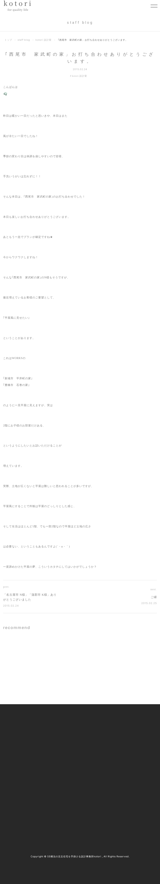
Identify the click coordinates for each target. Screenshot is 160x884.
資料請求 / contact (18, 820)
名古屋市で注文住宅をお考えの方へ (76, 743)
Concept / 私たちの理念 (68, 719)
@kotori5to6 (19, 813)
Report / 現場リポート (123, 743)
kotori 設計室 (44, 39)
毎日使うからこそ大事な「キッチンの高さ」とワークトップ (126, 649)
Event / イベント (120, 752)
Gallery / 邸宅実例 (65, 727)
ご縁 (154, 597)
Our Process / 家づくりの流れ (72, 735)
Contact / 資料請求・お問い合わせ (131, 768)
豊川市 (13, 802)
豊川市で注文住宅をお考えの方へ (74, 752)
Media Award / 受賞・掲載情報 (128, 727)
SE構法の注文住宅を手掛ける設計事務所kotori (74, 856)
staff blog (24, 39)
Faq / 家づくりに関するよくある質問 (132, 760)
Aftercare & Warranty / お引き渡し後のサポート (80, 770)
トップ (8, 39)
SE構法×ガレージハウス (49, 648)
